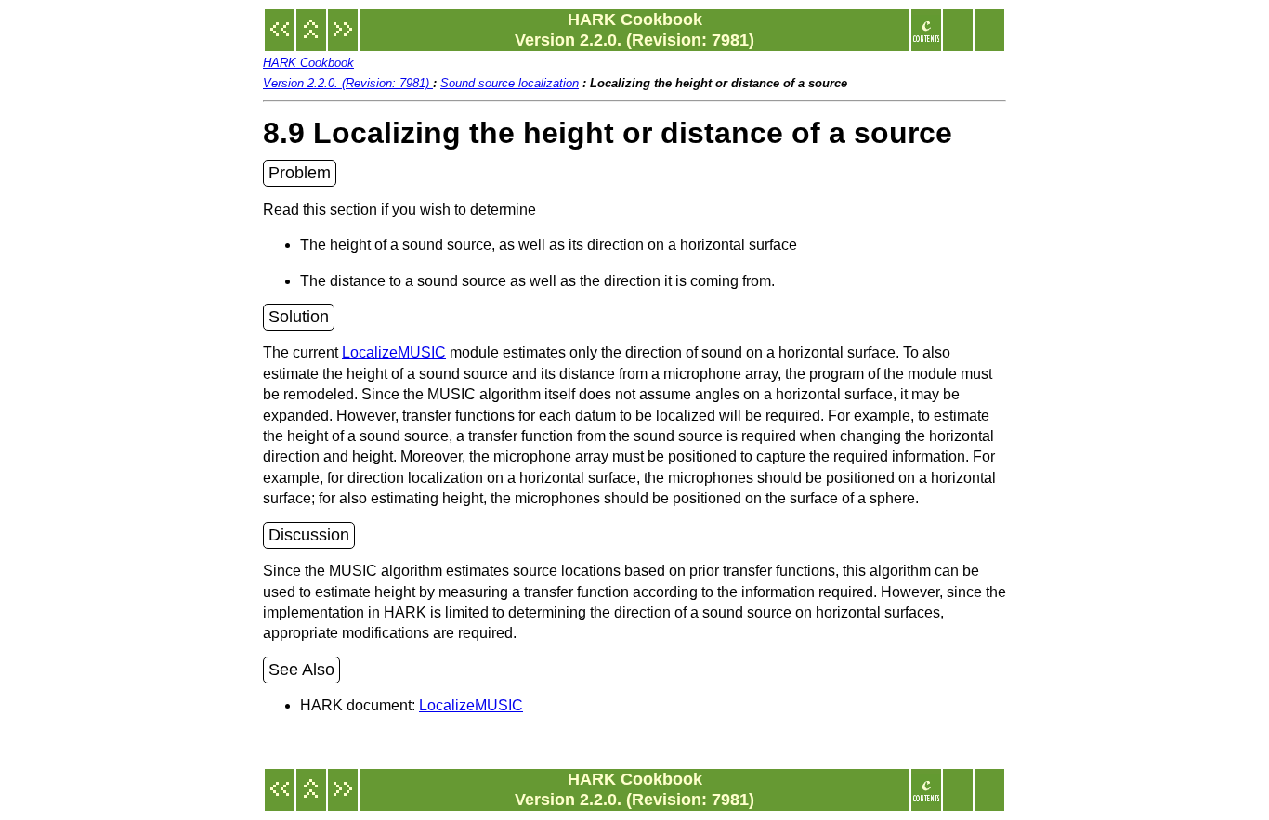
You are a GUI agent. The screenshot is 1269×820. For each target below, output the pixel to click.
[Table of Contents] (926, 39)
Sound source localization (509, 83)
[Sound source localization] (311, 39)
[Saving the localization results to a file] (343, 39)
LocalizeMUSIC (394, 352)
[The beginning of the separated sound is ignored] (279, 39)
